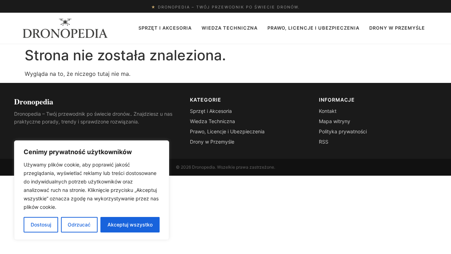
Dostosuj (41, 225)
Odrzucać (79, 225)
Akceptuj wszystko (130, 225)
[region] (91, 190)
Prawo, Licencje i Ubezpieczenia (313, 28)
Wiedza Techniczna (230, 28)
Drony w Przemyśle (397, 28)
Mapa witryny (334, 121)
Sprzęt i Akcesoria (165, 28)
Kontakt (327, 111)
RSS (323, 142)
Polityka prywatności (343, 131)
